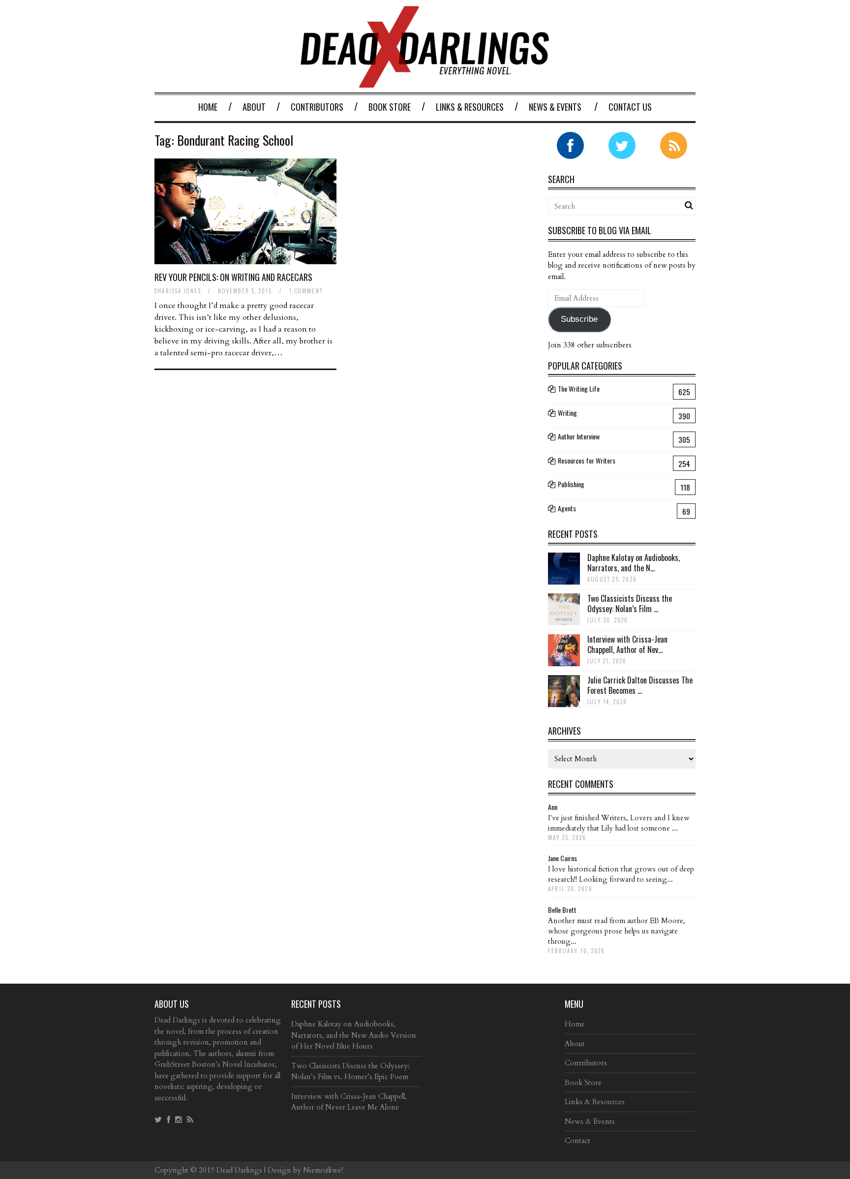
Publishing (571, 484)
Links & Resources (470, 106)
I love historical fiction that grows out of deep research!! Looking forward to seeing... (621, 874)
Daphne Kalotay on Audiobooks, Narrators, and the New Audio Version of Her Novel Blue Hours (353, 1035)
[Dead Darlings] (425, 83)
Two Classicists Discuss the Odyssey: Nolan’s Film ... (629, 603)
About (254, 106)
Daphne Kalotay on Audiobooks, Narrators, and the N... (633, 563)
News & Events (555, 106)
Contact (577, 1141)
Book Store (389, 106)
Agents (567, 508)
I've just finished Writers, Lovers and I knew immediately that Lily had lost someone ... (619, 823)
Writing (567, 412)
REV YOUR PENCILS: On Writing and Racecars (233, 277)
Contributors (317, 106)
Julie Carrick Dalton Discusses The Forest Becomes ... (640, 685)
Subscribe (579, 319)
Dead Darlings (239, 1170)
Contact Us (630, 106)
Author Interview (579, 436)
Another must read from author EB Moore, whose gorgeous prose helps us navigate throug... (616, 931)
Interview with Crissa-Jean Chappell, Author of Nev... (627, 644)
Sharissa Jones (177, 291)
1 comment (306, 291)
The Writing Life (579, 388)
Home (207, 106)
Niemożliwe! (323, 1170)
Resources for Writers (586, 460)
